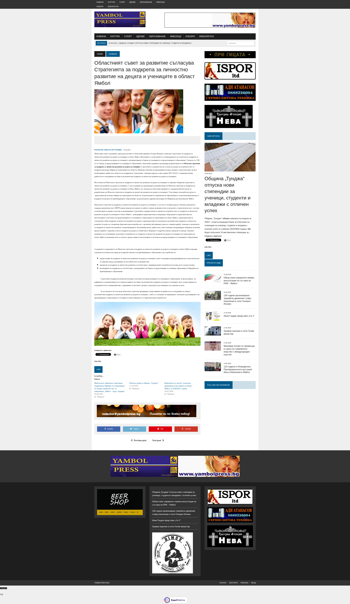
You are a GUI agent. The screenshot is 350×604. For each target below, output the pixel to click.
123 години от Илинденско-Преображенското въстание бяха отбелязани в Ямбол (238, 369)
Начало (223, 583)
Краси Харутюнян (113, 150)
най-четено (213, 136)
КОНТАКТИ (233, 583)
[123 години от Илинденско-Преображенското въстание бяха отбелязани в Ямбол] (213, 369)
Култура (111, 2)
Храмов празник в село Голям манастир (171, 526)
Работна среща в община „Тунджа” (143, 383)
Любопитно (113, 7)
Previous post (140, 440)
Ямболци (160, 2)
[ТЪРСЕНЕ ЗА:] (240, 43)
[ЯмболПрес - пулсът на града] (119, 19)
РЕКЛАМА (244, 583)
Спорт (122, 2)
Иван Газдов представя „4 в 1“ (239, 316)
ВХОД (253, 583)
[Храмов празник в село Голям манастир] (213, 333)
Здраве (132, 2)
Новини (100, 2)
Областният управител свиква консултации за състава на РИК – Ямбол (239, 281)
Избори (100, 7)
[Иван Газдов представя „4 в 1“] (213, 318)
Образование (146, 2)
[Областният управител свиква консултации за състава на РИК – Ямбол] (213, 280)
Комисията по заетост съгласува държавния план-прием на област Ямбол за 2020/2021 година (178, 386)
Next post (156, 440)
